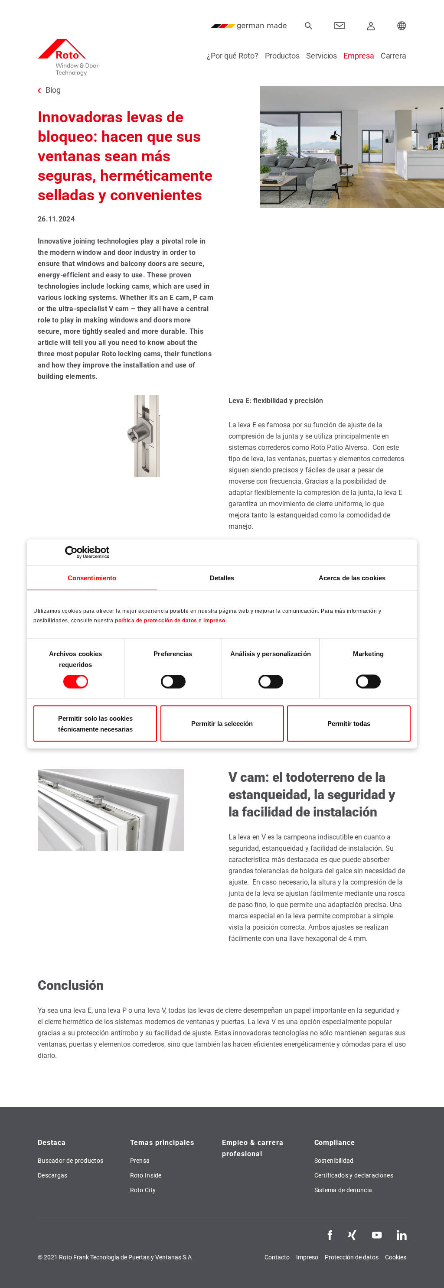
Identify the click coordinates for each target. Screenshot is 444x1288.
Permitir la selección (222, 723)
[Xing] (352, 1234)
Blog (53, 90)
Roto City (143, 1190)
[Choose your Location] (402, 26)
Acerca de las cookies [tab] (352, 578)
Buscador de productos (70, 1160)
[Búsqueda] (308, 26)
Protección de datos (352, 1257)
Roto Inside (146, 1175)
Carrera (393, 55)
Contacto (277, 1257)
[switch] (173, 682)
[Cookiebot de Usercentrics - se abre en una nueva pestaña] (71, 552)
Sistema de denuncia (343, 1190)
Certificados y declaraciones (353, 1175)
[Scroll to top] (425, 1269)
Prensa (140, 1160)
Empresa (358, 55)
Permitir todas (348, 723)
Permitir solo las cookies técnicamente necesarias (95, 723)
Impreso (307, 1257)
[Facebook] (330, 1234)
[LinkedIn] (401, 1234)
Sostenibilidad (334, 1160)
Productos (282, 55)
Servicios (321, 55)
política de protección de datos (156, 620)
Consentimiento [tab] (92, 578)
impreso (214, 620)
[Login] (371, 26)
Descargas (53, 1175)
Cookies (395, 1257)
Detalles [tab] (222, 578)
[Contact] (339, 26)
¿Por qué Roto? (232, 55)
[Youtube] (377, 1234)
